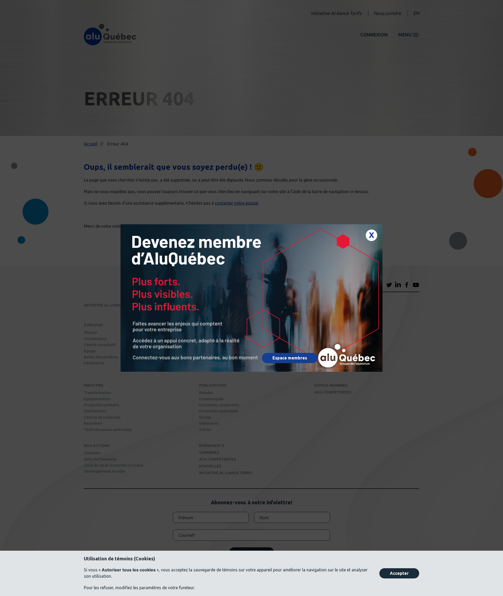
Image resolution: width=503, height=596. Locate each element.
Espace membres (289, 358)
